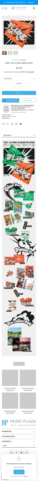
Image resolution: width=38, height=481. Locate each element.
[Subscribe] (33, 446)
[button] (16, 60)
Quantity (19, 83)
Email (4, 446)
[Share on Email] (16, 124)
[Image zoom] (19, 33)
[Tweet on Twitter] (12, 124)
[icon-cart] (34, 8)
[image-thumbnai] (4, 52)
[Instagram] (21, 452)
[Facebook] (16, 452)
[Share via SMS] (21, 124)
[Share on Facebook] (8, 124)
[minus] (15, 87)
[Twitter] (11, 452)
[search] (6, 8)
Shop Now (31, 2)
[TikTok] (26, 452)
